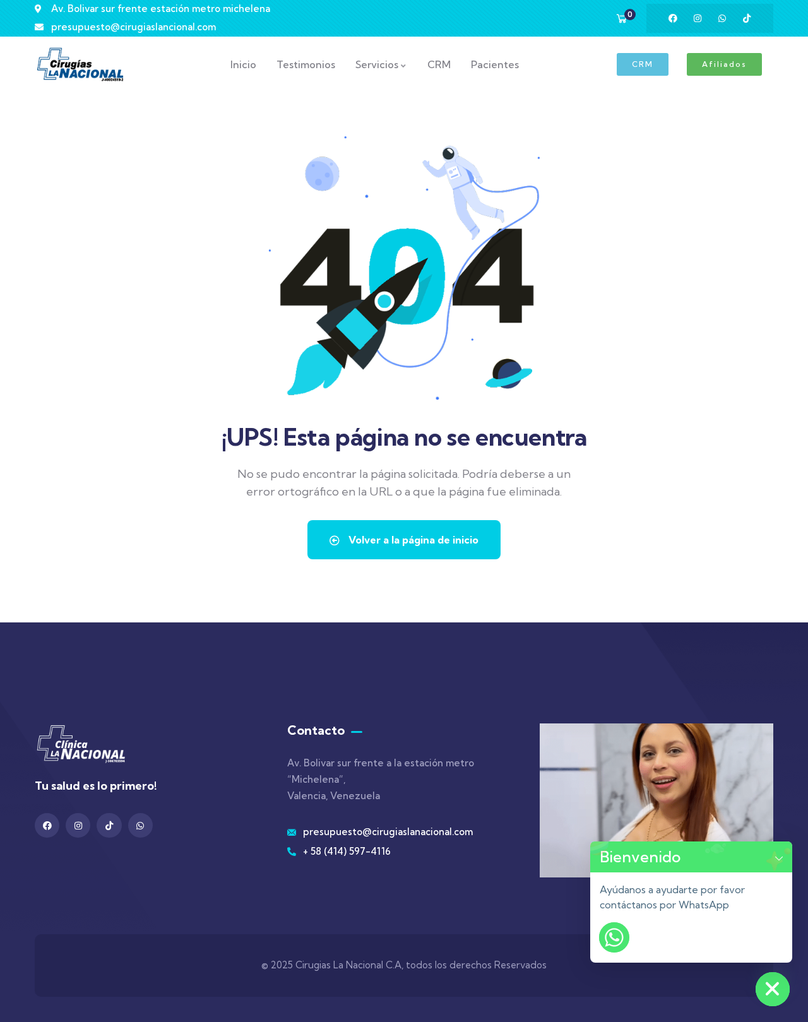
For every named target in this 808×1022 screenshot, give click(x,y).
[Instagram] (697, 18)
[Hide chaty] (773, 989)
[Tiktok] (746, 18)
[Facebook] (672, 18)
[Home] (80, 64)
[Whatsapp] (722, 18)
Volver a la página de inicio (412, 539)
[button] (779, 857)
